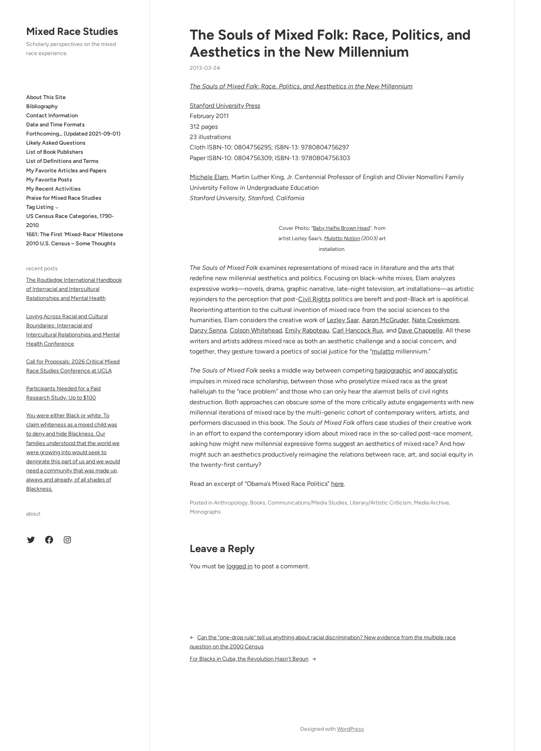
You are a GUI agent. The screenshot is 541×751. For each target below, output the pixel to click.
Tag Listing (39, 207)
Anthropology (231, 502)
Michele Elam (209, 177)
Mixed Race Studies (72, 31)
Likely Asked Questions (56, 143)
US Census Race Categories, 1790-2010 (70, 221)
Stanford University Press (225, 105)
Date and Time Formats (55, 124)
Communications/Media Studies (307, 502)
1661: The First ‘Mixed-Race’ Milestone (74, 234)
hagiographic (393, 370)
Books (257, 502)
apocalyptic (441, 370)
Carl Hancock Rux (357, 330)
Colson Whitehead (256, 330)
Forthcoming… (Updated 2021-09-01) (73, 134)
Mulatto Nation (342, 238)
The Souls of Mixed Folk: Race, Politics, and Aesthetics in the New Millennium (330, 43)
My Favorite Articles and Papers (66, 170)
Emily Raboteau (307, 330)
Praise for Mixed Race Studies (63, 198)
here (337, 483)
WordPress (350, 729)
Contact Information (52, 115)
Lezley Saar (343, 320)
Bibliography (42, 106)
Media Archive (431, 502)
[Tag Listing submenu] (56, 207)
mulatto (383, 351)
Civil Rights (314, 299)
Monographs (205, 511)
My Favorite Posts (49, 179)
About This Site (46, 97)
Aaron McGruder (385, 320)
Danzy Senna (208, 330)
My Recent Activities (53, 188)
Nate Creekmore (435, 320)
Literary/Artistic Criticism (380, 502)
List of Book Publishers (54, 152)
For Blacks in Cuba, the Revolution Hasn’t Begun (249, 658)
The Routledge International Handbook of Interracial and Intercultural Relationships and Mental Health (74, 289)
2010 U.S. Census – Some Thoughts (71, 244)
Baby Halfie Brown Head (341, 228)
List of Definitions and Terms (62, 161)
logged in (240, 566)
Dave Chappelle (420, 330)
